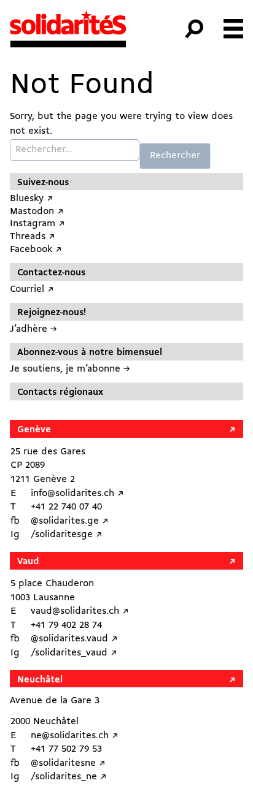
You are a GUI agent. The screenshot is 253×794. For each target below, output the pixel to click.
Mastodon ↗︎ (37, 211)
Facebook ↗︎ (36, 249)
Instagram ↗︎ (37, 224)
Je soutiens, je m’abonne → (70, 369)
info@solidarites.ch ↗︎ (77, 493)
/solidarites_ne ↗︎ (69, 777)
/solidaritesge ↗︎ (67, 535)
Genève (34, 430)
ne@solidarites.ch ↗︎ (75, 736)
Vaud (28, 562)
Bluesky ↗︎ (31, 199)
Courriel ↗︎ (32, 289)
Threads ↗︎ (32, 237)
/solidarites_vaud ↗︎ (74, 653)
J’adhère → (33, 329)
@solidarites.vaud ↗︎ (74, 639)
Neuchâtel (40, 680)
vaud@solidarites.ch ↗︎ (80, 611)
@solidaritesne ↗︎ (68, 763)
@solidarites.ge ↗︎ (70, 521)
